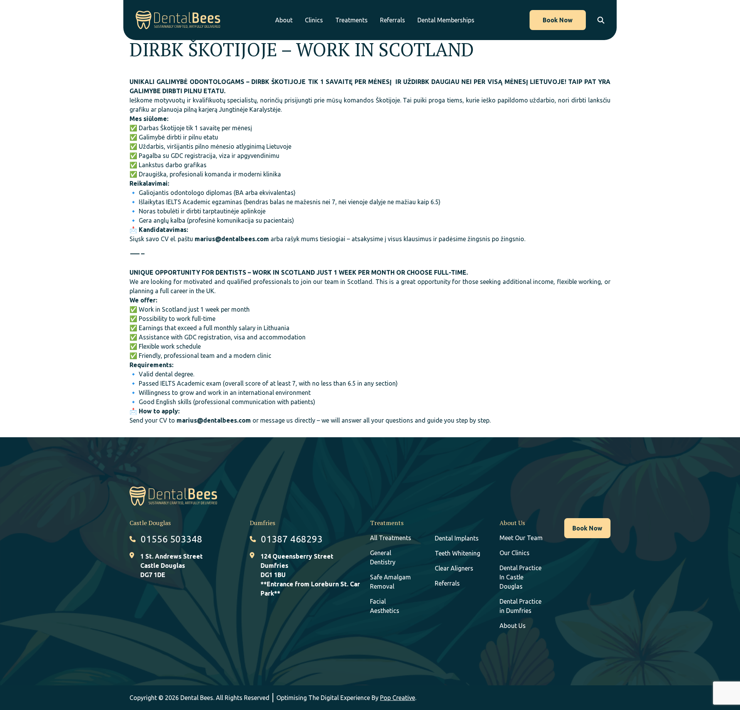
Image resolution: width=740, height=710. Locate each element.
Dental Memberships (445, 20)
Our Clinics (515, 552)
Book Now (558, 20)
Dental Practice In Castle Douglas (521, 577)
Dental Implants (457, 538)
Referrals (392, 20)
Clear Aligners (454, 568)
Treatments (351, 20)
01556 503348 (171, 539)
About (284, 20)
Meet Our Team (521, 537)
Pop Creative (397, 697)
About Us (513, 625)
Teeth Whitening (457, 553)
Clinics (314, 20)
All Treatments (390, 537)
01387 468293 (292, 539)
